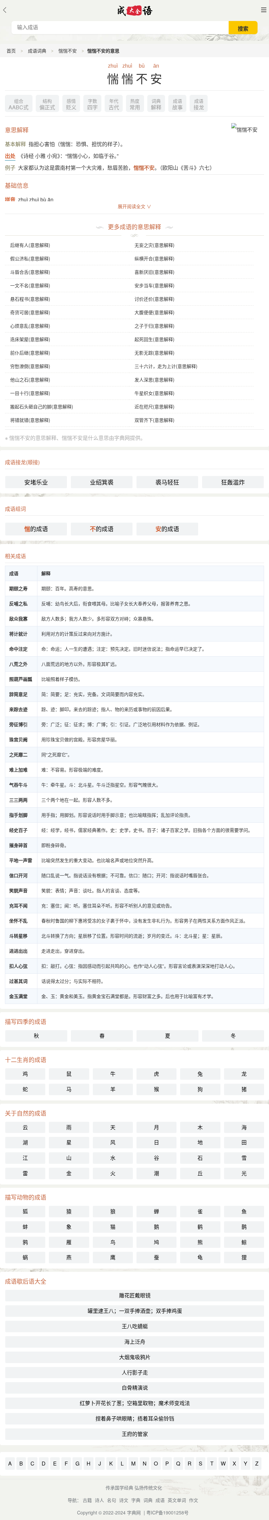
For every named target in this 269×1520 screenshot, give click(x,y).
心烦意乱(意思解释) (30, 325)
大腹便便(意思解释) (154, 312)
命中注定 (18, 648)
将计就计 (18, 633)
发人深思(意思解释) (154, 379)
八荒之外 (18, 664)
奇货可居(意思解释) (30, 312)
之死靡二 (18, 754)
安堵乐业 (36, 482)
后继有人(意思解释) (30, 245)
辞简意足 (18, 694)
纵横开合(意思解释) (154, 258)
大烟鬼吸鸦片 (135, 1357)
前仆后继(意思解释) (30, 352)
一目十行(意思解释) (30, 393)
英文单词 (177, 1500)
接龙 (199, 104)
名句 (111, 1500)
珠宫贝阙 (18, 739)
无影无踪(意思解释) (154, 352)
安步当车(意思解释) (154, 285)
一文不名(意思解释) (30, 285)
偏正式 (47, 104)
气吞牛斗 (18, 784)
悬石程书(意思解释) (30, 298)
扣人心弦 (18, 966)
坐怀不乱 (18, 920)
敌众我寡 (18, 618)
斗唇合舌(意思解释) (30, 272)
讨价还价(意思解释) (154, 298)
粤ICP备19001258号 (167, 1512)
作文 (193, 1500)
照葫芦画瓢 (20, 679)
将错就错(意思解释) (30, 420)
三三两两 (18, 799)
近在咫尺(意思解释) (154, 406)
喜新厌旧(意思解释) (154, 272)
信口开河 (18, 875)
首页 (11, 50)
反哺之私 (18, 603)
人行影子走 (135, 1372)
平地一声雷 (20, 860)
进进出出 (18, 950)
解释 (156, 104)
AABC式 (19, 104)
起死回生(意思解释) (154, 339)
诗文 (123, 1500)
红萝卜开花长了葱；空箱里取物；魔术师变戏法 (135, 1403)
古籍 (87, 1500)
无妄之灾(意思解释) (154, 245)
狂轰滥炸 (233, 482)
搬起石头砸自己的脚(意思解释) (41, 406)
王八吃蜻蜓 (135, 1326)
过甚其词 (18, 981)
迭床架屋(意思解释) (30, 339)
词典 (148, 1500)
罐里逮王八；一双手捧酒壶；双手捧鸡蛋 (135, 1310)
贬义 (71, 104)
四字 (92, 104)
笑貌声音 (18, 890)
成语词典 (37, 50)
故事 (177, 104)
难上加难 (18, 769)
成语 (160, 1500)
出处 (10, 156)
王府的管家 (135, 1434)
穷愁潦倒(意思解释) (30, 366)
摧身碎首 (18, 845)
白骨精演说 (135, 1387)
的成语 (36, 528)
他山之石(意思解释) (30, 379)
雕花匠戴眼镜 (135, 1295)
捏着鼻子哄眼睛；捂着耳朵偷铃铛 (134, 1418)
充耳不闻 (18, 905)
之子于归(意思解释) (154, 325)
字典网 (134, 1512)
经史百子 (18, 830)
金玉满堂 (18, 996)
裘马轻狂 (167, 482)
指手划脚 (18, 815)
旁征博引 (18, 724)
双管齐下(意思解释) (154, 420)
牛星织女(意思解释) (154, 393)
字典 (135, 1500)
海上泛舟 (134, 1341)
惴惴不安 (67, 50)
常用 (135, 104)
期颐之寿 (18, 588)
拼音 (10, 199)
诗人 (99, 1500)
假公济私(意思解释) (30, 258)
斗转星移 (18, 935)
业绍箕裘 (102, 482)
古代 (114, 104)
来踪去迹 (18, 709)
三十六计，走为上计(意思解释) (165, 366)
